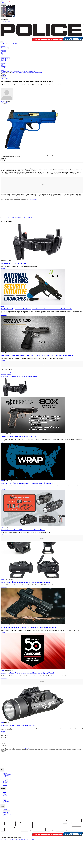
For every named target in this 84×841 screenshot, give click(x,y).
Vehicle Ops (3, 66)
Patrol (2, 52)
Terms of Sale (15, 839)
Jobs (35, 71)
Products (26, 71)
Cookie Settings (8, 72)
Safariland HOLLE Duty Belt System (13, 263)
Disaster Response (4, 47)
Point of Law (3, 54)
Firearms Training (11, 217)
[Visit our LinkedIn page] (3, 738)
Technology (3, 61)
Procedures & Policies (5, 57)
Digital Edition (8, 21)
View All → (3, 732)
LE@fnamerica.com (20, 196)
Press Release (19, 72)
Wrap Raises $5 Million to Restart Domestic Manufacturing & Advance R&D (27, 483)
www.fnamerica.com (32, 199)
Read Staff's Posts (4, 102)
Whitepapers (15, 71)
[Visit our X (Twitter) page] (2, 738)
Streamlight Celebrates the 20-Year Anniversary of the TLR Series (23, 530)
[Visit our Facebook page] (1, 738)
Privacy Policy (4, 839)
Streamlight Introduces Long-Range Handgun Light (18, 725)
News (10, 1)
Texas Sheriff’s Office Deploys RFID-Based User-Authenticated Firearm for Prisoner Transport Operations (37, 355)
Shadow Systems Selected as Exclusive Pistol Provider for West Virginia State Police (29, 627)
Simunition (6, 217)
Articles (12, 1)
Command (3, 44)
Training (2, 64)
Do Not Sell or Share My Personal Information (27, 839)
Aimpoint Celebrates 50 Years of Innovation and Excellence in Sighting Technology (28, 673)
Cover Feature (6, 1)
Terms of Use (9, 839)
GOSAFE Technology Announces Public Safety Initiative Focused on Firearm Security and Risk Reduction (36, 309)
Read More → (3, 268)
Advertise (3, 72)
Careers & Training (24, 217)
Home (2, 78)
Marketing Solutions (34, 72)
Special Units (3, 59)
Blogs (7, 71)
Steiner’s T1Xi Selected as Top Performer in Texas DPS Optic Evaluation (25, 582)
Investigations (3, 50)
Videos (15, 1)
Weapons (2, 68)
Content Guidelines (26, 72)
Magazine (11, 71)
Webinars (19, 1)
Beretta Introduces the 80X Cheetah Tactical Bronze (18, 436)
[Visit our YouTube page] (5, 738)
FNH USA (17, 217)
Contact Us (14, 72)
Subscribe (3, 21)
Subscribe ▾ (3, 3)
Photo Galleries (31, 71)
